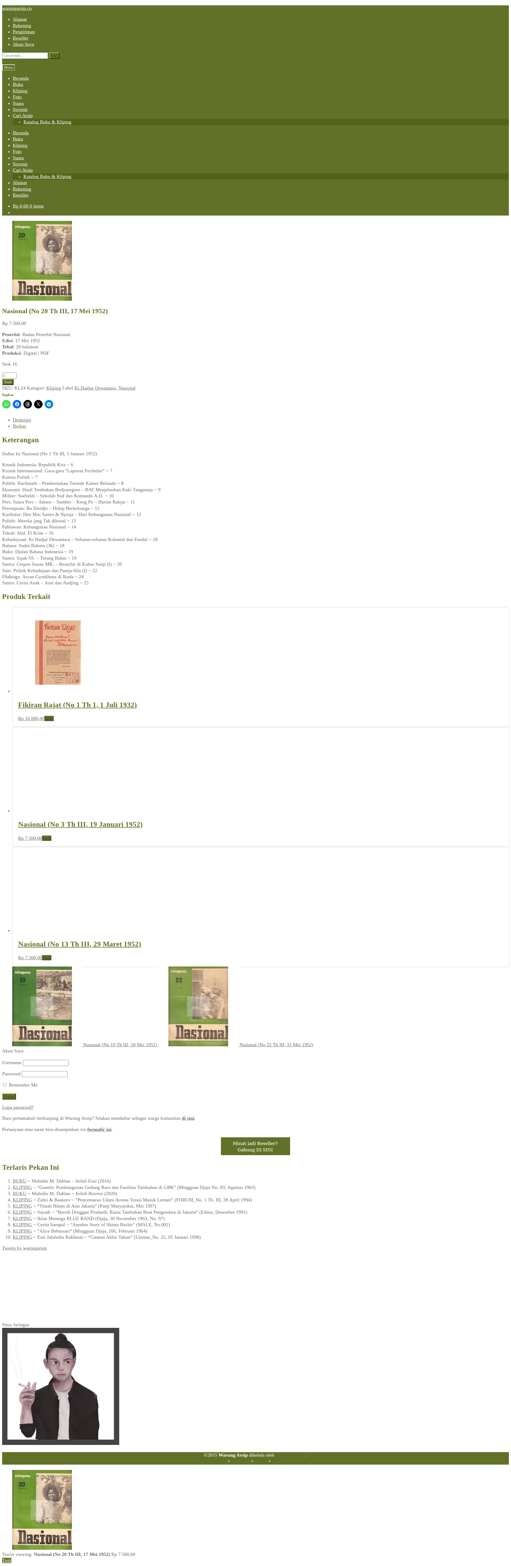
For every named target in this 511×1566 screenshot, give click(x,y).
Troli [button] (49, 718)
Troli (7, 382)
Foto (17, 97)
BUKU (19, 1181)
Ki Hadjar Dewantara (95, 388)
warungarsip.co (17, 8)
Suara (18, 103)
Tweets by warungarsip (24, 1248)
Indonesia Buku (290, 1455)
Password (11, 1073)
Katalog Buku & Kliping (47, 122)
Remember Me (22, 1085)
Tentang (219, 1461)
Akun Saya (23, 44)
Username (12, 1062)
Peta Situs (240, 1461)
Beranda (21, 78)
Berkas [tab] (19, 426)
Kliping (20, 90)
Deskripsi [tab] (22, 420)
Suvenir (20, 109)
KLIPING (22, 1187)
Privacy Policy (286, 1461)
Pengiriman (24, 31)
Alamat (20, 19)
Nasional (126, 388)
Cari (54, 55)
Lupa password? (18, 1107)
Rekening (22, 25)
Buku (18, 84)
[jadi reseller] (255, 1153)
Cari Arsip (23, 115)
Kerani (260, 1461)
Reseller (20, 38)
